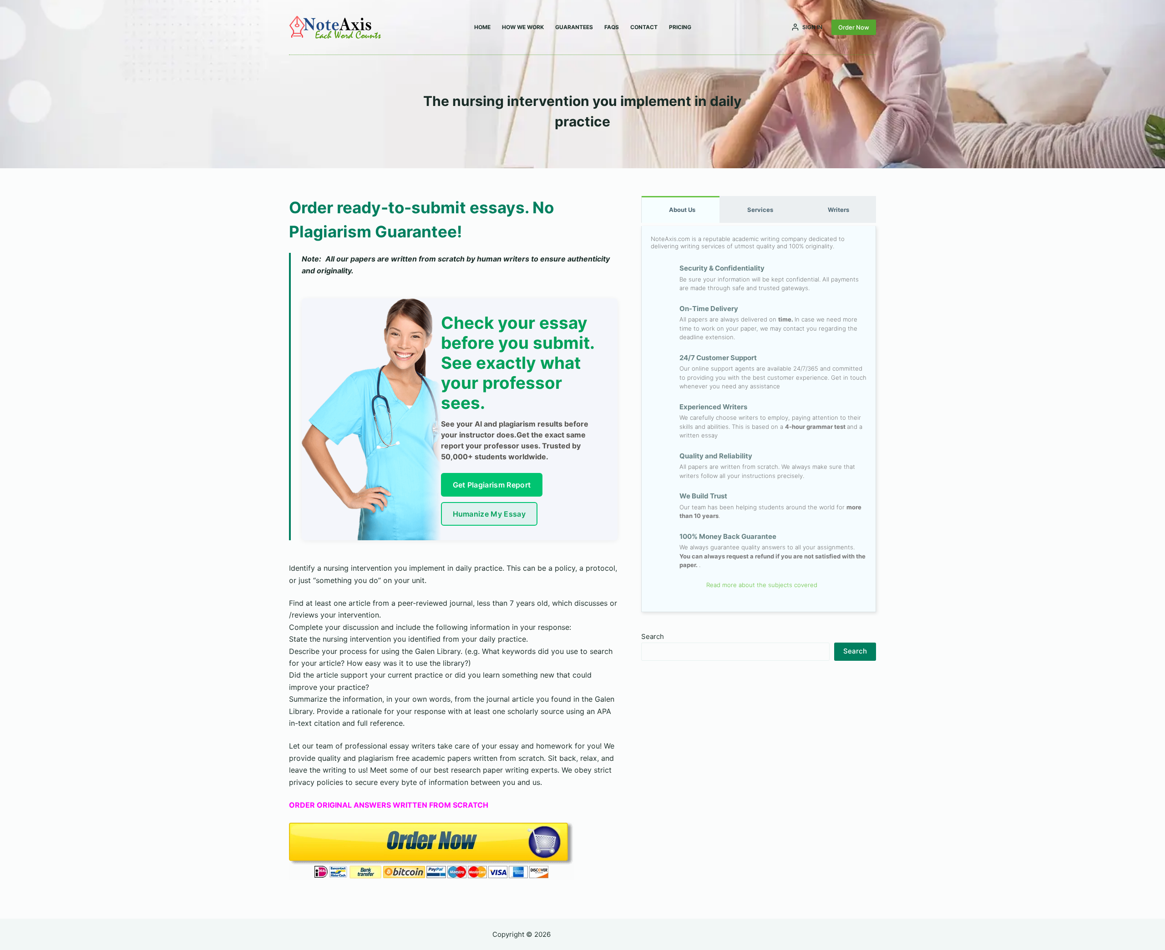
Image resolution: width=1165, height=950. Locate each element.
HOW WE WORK (523, 27)
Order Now (853, 27)
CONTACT (644, 27)
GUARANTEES (574, 27)
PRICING (680, 27)
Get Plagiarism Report (492, 484)
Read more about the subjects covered (760, 584)
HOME (482, 27)
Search (652, 636)
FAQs (611, 27)
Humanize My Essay (489, 513)
